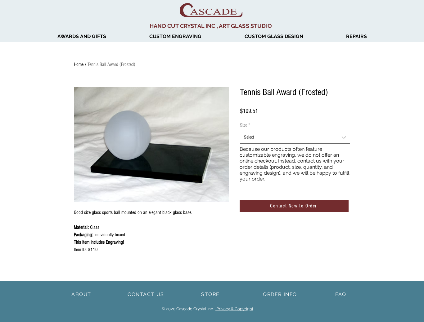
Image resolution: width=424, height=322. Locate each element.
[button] (82, 36)
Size (245, 125)
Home (78, 64)
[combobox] (295, 137)
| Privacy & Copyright (233, 309)
